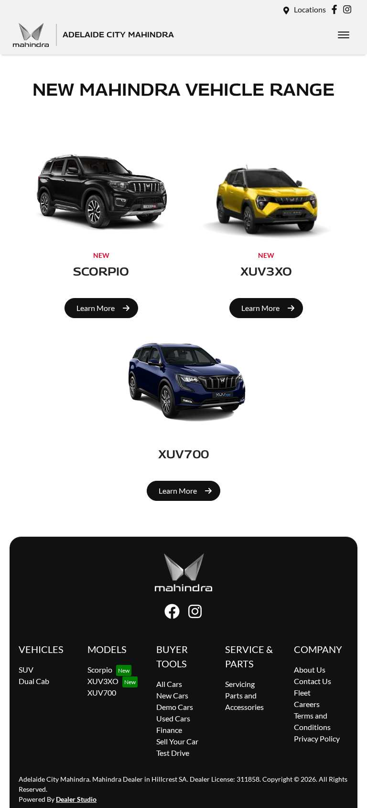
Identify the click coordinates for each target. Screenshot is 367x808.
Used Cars (173, 718)
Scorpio (99, 669)
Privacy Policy (317, 738)
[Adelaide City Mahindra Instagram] (349, 9)
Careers (307, 703)
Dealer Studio (76, 799)
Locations (310, 9)
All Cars (169, 683)
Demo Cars (174, 706)
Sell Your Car (177, 741)
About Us (309, 669)
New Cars (172, 695)
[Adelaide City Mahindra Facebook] (336, 9)
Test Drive (172, 752)
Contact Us (312, 681)
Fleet (302, 692)
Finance (169, 729)
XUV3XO (103, 681)
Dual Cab (34, 681)
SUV (26, 669)
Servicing (240, 683)
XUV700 (101, 692)
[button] (344, 34)
